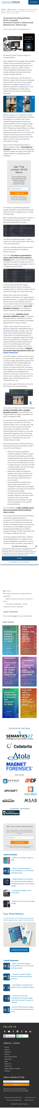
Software (7, 1071)
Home (3, 9)
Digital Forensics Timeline (12, 1068)
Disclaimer (29, 1100)
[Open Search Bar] (26, 2)
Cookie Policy (30, 1097)
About (6, 1061)
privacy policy (23, 199)
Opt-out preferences (14, 561)
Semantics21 (28, 681)
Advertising (7, 1059)
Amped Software (24, 84)
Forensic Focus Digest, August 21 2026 (10, 636)
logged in (15, 616)
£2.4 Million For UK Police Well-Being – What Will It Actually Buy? (28, 693)
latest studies (7, 333)
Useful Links (8, 1066)
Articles (12, 9)
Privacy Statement (24, 561)
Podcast (6, 1054)
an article (26, 132)
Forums (6, 1047)
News (7, 627)
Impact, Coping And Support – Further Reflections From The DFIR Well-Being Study (28, 627)
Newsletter (7, 1052)
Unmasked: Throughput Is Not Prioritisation (28, 667)
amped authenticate (12, 593)
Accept (19, 558)
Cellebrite (9, 681)
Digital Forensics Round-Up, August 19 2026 (10, 698)
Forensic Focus (9, 649)
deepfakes (7, 596)
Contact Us (7, 1064)
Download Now (19, 950)
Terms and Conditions (13, 1097)
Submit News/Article (10, 1057)
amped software (25, 593)
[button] (36, 546)
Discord (6, 1049)
